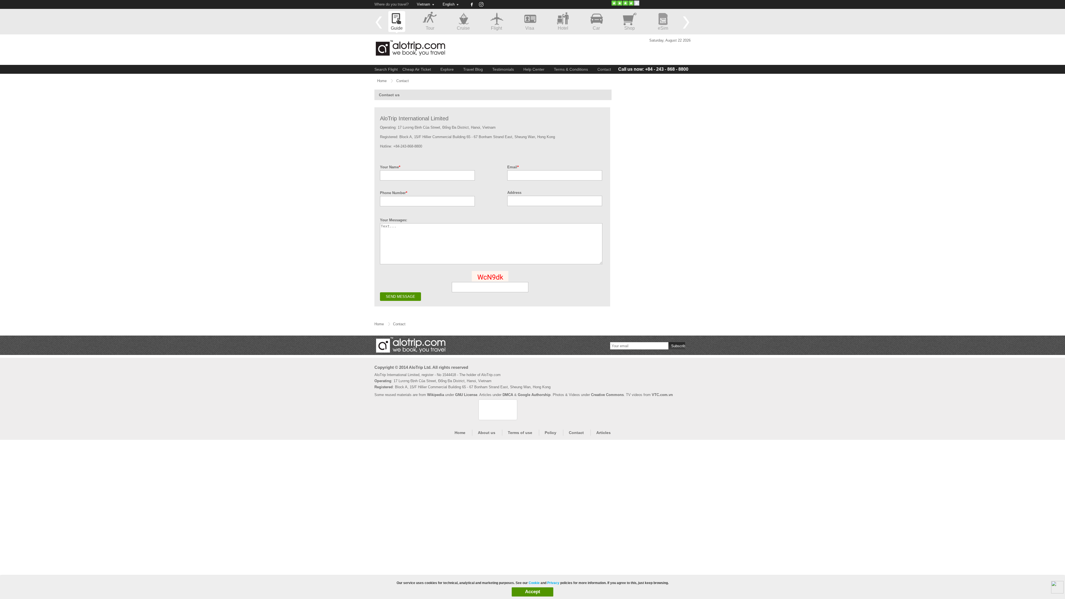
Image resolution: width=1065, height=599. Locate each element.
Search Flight (386, 69)
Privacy (553, 583)
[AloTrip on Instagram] (483, 6)
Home (382, 81)
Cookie (534, 583)
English (449, 4)
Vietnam (423, 4)
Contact (604, 69)
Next (686, 22)
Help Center (533, 69)
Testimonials (503, 69)
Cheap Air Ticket (416, 69)
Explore (447, 69)
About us (486, 432)
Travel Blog (473, 69)
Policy (550, 432)
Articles (603, 432)
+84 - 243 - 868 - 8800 (653, 69)
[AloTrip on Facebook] (471, 4)
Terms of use (520, 432)
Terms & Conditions (571, 69)
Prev (378, 22)
